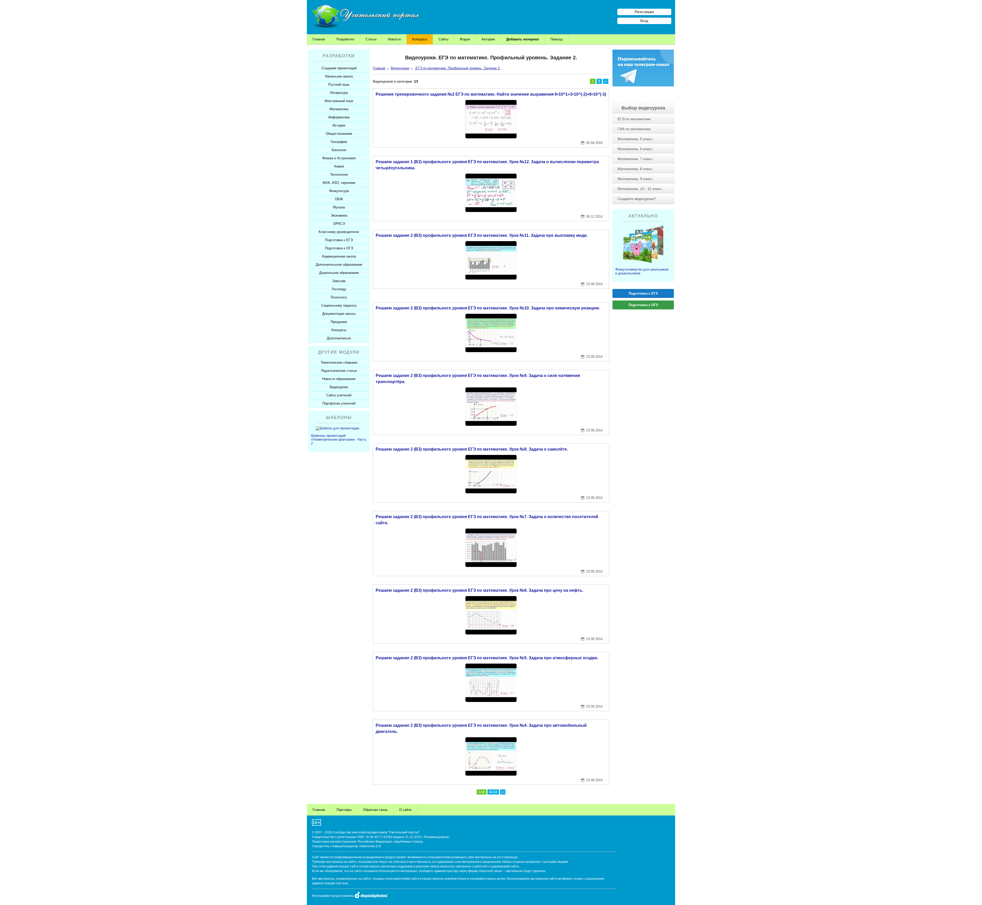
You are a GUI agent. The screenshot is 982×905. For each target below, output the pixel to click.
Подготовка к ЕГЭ (643, 293)
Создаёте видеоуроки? (637, 199)
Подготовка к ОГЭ (643, 305)
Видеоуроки (400, 68)
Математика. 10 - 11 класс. (640, 189)
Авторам (488, 39)
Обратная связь (375, 810)
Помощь (556, 39)
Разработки (345, 39)
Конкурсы (419, 39)
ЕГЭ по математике (634, 119)
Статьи (371, 39)
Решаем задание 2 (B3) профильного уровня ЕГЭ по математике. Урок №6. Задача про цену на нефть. (479, 590)
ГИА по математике (634, 129)
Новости (394, 39)
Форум (465, 39)
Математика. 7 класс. (635, 159)
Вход (644, 21)
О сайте (405, 810)
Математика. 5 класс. (635, 139)
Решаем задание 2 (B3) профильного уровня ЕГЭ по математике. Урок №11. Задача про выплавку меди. (482, 235)
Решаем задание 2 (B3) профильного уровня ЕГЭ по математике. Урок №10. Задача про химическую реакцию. (488, 308)
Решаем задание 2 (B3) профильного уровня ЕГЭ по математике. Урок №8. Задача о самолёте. (472, 449)
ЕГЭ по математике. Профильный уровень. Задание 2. (457, 68)
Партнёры (344, 810)
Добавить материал (522, 39)
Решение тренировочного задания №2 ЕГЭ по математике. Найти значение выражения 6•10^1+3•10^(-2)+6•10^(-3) (491, 94)
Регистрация (644, 12)
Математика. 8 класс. (635, 169)
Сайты (443, 39)
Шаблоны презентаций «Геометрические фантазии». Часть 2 (338, 439)
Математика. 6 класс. (635, 149)
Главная (319, 39)
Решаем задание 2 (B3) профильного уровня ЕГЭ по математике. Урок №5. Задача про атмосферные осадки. (487, 658)
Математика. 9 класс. (635, 179)
